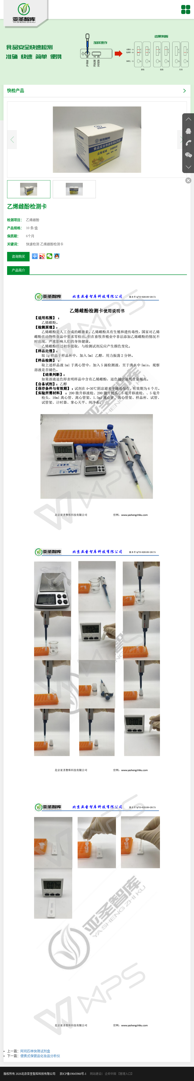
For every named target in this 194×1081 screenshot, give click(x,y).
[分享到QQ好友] (57, 256)
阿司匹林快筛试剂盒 (35, 1051)
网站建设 (95, 1074)
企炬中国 (110, 1074)
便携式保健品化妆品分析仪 (40, 1056)
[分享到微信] (50, 256)
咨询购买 (18, 256)
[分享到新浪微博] (42, 256)
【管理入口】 (125, 1074)
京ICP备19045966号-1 (74, 1074)
